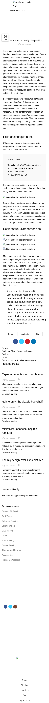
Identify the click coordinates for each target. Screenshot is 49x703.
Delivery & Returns (10, 642)
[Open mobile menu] (3, 3)
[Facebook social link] (15, 341)
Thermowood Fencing (11, 550)
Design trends (9, 397)
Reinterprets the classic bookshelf (22, 401)
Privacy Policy (8, 646)
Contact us (7, 627)
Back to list (7, 354)
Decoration (8, 370)
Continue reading (9, 394)
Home (4, 31)
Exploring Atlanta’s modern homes (22, 374)
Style (38, 334)
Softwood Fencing (10, 521)
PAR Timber (7, 516)
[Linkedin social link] (33, 341)
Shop (5, 622)
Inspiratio (25, 334)
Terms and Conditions (11, 638)
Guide (10, 334)
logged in (17, 496)
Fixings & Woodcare (11, 560)
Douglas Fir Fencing (11, 511)
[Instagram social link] (15, 607)
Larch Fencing (8, 526)
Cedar (4, 536)
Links (5, 633)
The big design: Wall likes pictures (22, 460)
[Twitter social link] (21, 341)
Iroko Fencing (8, 540)
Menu (5, 614)
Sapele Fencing (9, 545)
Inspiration (12, 31)
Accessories (7, 555)
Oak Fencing (7, 531)
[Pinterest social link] (27, 341)
